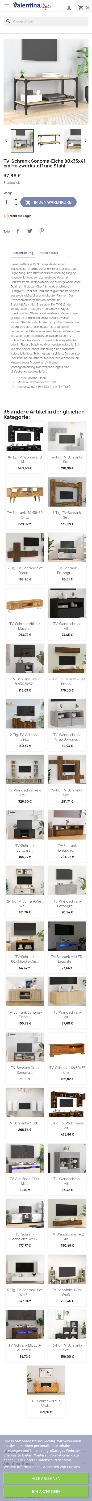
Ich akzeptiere (46, 1491)
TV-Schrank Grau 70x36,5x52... (25, 681)
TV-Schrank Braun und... (46, 1403)
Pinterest (41, 231)
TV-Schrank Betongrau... (67, 570)
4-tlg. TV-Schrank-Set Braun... (67, 681)
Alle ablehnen (46, 1478)
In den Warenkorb (48, 202)
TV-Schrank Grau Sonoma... (25, 1070)
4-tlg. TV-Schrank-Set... (67, 459)
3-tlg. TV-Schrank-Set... (67, 1347)
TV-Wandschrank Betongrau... (67, 903)
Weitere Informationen (22, 1466)
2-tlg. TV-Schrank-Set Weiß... (25, 903)
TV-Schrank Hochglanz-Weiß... (25, 1236)
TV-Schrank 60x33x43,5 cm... (25, 959)
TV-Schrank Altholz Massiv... (24, 626)
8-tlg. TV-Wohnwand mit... (25, 459)
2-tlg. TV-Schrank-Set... (25, 737)
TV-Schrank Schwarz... (24, 848)
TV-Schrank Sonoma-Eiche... (25, 1014)
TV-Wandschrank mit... (67, 626)
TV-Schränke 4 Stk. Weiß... (67, 1292)
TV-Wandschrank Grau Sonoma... (67, 737)
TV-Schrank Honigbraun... (67, 848)
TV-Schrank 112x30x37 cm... (67, 1070)
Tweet (29, 231)
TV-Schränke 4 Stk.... (25, 1123)
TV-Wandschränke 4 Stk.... (24, 792)
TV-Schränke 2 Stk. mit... (25, 1181)
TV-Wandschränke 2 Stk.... (67, 1236)
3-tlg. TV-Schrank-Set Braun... (25, 570)
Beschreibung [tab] (23, 253)
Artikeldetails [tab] (49, 253)
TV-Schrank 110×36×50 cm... (25, 515)
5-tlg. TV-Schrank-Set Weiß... (25, 1292)
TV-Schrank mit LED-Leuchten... (67, 959)
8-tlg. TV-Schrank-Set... (67, 515)
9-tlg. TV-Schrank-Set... (67, 792)
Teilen (18, 231)
